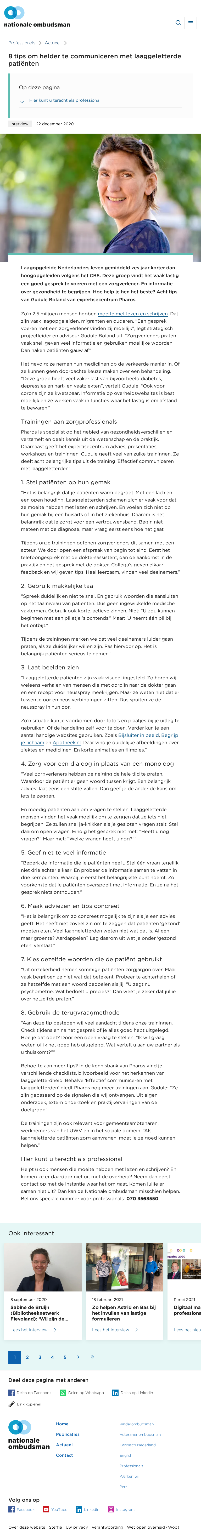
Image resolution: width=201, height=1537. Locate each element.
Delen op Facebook (34, 1393)
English (126, 1455)
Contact (64, 1455)
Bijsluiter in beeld (138, 735)
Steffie (55, 1527)
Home (62, 1423)
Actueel (64, 1444)
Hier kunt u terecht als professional (64, 100)
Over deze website (26, 1527)
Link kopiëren (29, 1404)
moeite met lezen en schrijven (133, 313)
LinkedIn (91, 1509)
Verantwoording (107, 1527)
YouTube (59, 1509)
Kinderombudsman (137, 1424)
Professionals (131, 1466)
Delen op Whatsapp (86, 1393)
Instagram (125, 1509)
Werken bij (129, 1476)
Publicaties (68, 1434)
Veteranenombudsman (140, 1434)
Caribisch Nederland (138, 1445)
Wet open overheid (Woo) (153, 1527)
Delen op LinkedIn (137, 1393)
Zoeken (178, 23)
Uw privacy (77, 1527)
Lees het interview (29, 1329)
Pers (123, 1487)
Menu (190, 23)
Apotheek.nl (67, 742)
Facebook (26, 1509)
